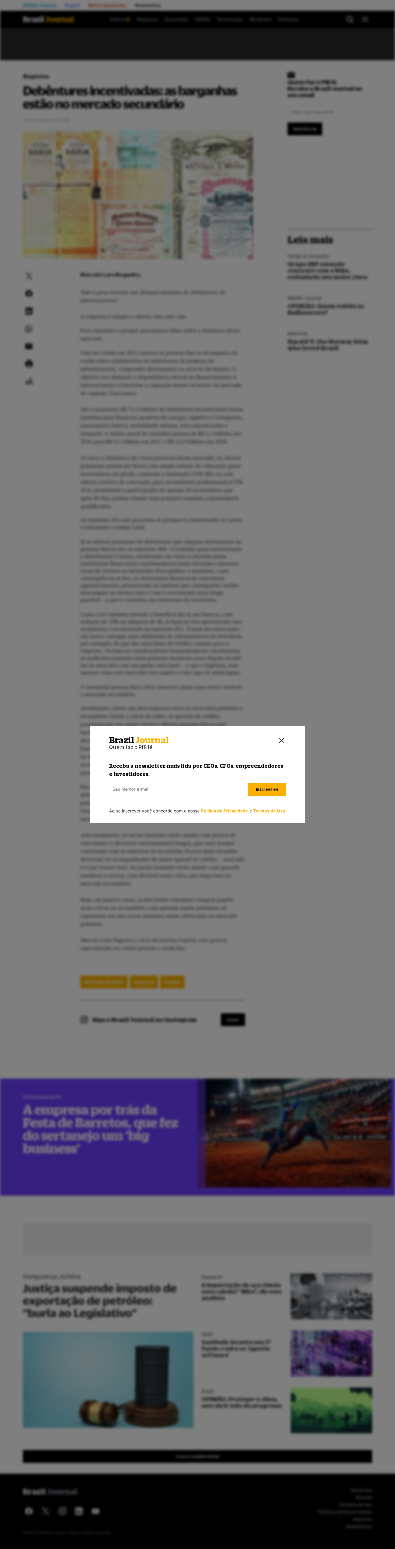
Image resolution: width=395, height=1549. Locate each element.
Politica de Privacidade (224, 811)
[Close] (281, 740)
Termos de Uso (269, 811)
